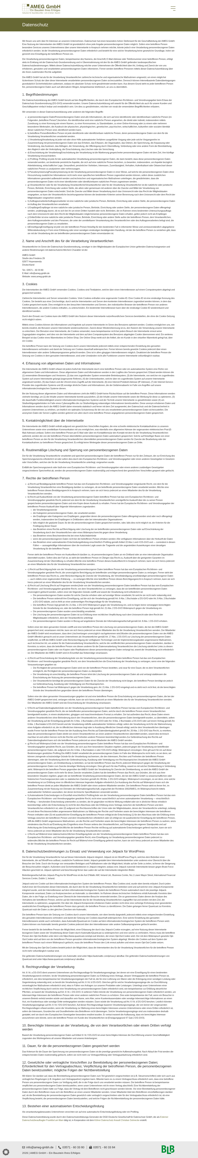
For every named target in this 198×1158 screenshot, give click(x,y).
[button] (6, 1152)
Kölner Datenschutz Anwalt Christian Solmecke (117, 1120)
